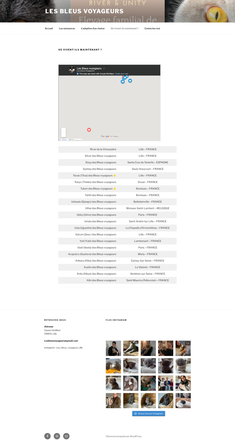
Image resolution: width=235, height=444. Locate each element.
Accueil (49, 28)
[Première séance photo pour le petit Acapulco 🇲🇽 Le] (113, 383)
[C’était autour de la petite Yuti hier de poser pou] (148, 400)
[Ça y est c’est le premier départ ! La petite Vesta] (113, 400)
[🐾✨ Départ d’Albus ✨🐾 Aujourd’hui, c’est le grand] (148, 348)
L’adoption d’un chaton (93, 28)
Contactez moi (152, 28)
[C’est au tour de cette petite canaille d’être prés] (165, 365)
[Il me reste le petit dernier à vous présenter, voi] (130, 365)
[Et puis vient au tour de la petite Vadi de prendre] (130, 400)
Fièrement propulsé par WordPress (123, 436)
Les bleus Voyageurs (84, 11)
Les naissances (67, 28)
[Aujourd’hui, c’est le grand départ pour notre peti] (183, 348)
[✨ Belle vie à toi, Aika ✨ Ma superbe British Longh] (165, 348)
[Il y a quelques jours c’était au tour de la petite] (165, 383)
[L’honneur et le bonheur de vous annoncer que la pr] (148, 383)
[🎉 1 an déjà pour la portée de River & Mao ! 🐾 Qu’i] (130, 348)
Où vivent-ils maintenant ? (124, 28)
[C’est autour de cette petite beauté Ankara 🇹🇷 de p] (183, 365)
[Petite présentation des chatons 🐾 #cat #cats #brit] (130, 383)
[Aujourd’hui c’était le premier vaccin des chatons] (113, 365)
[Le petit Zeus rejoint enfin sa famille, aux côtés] (183, 383)
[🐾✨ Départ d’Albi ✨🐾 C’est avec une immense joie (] (113, 348)
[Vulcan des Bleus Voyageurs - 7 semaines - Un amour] (165, 400)
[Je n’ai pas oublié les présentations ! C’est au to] (148, 365)
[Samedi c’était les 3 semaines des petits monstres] (183, 400)
